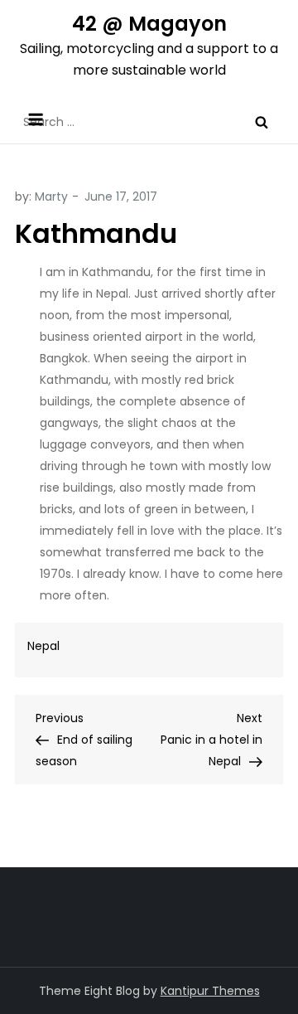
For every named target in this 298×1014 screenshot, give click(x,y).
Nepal (43, 645)
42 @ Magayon (149, 23)
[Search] (261, 122)
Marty (51, 196)
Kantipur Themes (210, 990)
